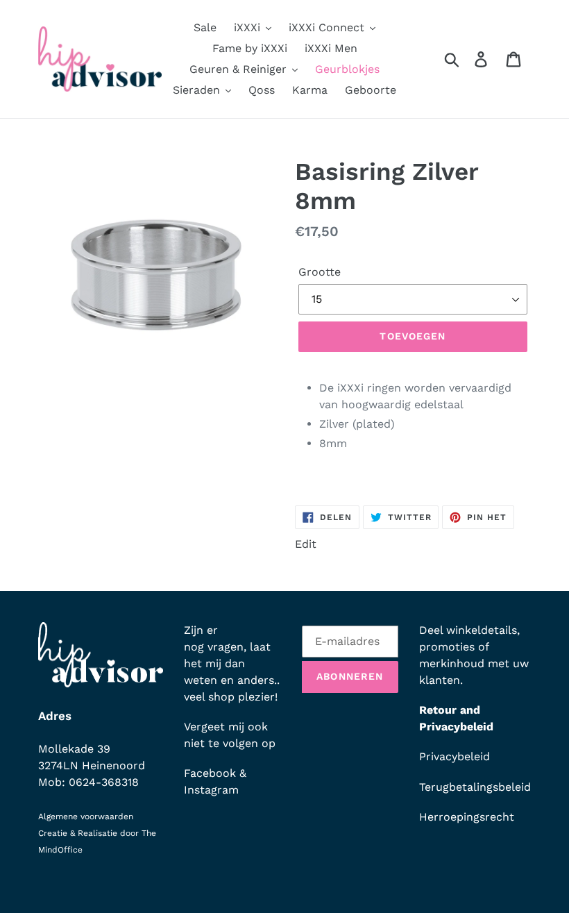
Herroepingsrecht (466, 816)
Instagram (211, 789)
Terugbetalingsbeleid (475, 787)
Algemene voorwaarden (85, 816)
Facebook (210, 773)
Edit (305, 544)
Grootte (319, 271)
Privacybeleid (454, 756)
